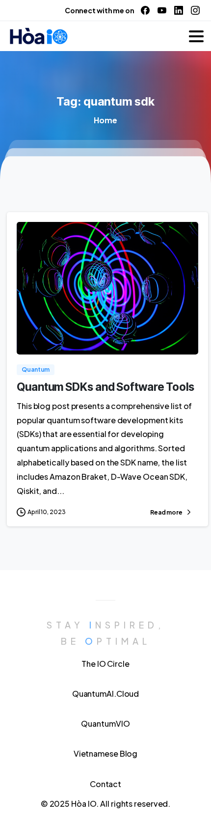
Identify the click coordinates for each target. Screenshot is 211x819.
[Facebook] (145, 10)
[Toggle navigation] (196, 36)
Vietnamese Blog (106, 753)
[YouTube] (162, 10)
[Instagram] (195, 10)
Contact (105, 784)
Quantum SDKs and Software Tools (105, 386)
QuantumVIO (105, 723)
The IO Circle (105, 663)
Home (105, 120)
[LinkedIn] (178, 10)
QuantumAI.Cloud (105, 693)
